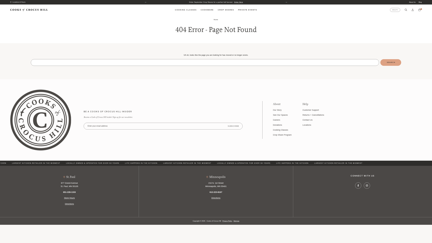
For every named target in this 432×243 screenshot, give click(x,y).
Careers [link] (276, 120)
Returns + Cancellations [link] (313, 115)
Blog (420, 2)
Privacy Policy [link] (227, 221)
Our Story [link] (277, 110)
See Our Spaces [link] (280, 115)
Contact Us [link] (308, 120)
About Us (412, 2)
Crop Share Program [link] (282, 135)
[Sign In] (413, 10)
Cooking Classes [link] (280, 130)
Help (394, 9)
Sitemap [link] (236, 221)
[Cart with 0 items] (419, 10)
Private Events (247, 10)
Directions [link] (69, 204)
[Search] (406, 10)
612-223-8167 (216, 192)
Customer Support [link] (311, 110)
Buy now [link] (236, 2)
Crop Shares (226, 10)
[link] (40, 120)
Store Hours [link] (69, 198)
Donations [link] (277, 125)
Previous (146, 2)
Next (286, 2)
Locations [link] (307, 125)
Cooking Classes (186, 10)
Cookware (207, 10)
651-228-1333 (69, 192)
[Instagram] (367, 185)
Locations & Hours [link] (18, 2)
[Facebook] (358, 185)
